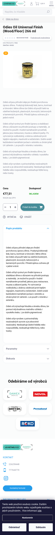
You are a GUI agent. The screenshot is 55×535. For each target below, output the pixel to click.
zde (39, 510)
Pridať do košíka (29, 207)
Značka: (8, 45)
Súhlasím (41, 527)
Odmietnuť (14, 527)
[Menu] (51, 3)
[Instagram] (5, 477)
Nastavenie (27, 518)
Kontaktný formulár (17, 488)
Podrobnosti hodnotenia (40, 38)
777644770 (14, 470)
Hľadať (48, 12)
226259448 (14, 464)
